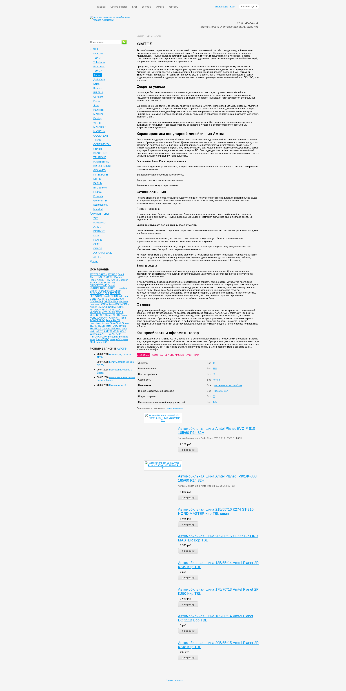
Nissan (108, 315)
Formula (98, 196)
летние (216, 379)
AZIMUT (98, 226)
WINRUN (114, 331)
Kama (111, 304)
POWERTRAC (101, 161)
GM (122, 298)
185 (215, 368)
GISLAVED (99, 170)
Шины (149, 36)
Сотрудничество (118, 7)
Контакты (173, 7)
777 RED (112, 274)
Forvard (125, 296)
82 (214, 396)
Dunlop (97, 118)
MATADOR (99, 127)
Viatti (92, 331)
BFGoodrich (100, 187)
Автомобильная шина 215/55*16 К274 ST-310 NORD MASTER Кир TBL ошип (216, 511)
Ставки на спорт (174, 680)
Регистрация (221, 6)
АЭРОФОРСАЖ (102, 252)
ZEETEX (106, 334)
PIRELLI (98, 92)
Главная (101, 7)
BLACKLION (100, 153)
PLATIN (97, 239)
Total (108, 326)
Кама (96, 83)
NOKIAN (98, 53)
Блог (134, 7)
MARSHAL (118, 307)
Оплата (160, 7)
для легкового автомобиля (227, 385)
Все (209, 363)
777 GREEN (100, 274)
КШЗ (92, 342)
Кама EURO (102, 339)
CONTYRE (112, 288)
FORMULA (115, 296)
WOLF (123, 331)
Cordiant (98, 96)
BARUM (97, 183)
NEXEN (97, 148)
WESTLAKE (102, 331)
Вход (232, 6)
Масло (94, 261)
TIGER (101, 326)
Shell (118, 323)
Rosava (105, 323)
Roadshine (95, 323)
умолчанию (159, 408)
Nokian (124, 315)
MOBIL (119, 312)
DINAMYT (99, 231)
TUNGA (97, 70)
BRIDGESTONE (102, 166)
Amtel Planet (193, 355)
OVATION (107, 317)
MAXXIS (98, 114)
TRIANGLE (99, 157)
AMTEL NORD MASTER (172, 355)
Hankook (98, 109)
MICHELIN (99, 131)
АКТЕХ (97, 257)
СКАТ (96, 244)
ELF (107, 293)
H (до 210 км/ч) (221, 391)
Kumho (97, 88)
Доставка (146, 7)
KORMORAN (100, 204)
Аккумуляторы (99, 213)
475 (215, 402)
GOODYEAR (100, 135)
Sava (96, 105)
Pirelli (116, 317)
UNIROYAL (115, 328)
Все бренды (143, 355)
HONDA (104, 304)
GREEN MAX (111, 301)
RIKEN (116, 320)
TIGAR (97, 140)
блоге (122, 348)
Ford (106, 296)
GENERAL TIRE (98, 298)
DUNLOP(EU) (97, 293)
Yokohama (99, 62)
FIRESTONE (100, 174)
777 (95, 218)
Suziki (125, 323)
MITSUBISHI (108, 312)
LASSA (101, 307)
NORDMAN (96, 317)
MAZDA (116, 309)
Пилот (99, 342)
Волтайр (123, 336)
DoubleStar (107, 290)
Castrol (111, 285)
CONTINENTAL (102, 144)
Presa (96, 101)
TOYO (97, 57)
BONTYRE (109, 282)
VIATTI (97, 122)
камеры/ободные (119, 339)
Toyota (122, 326)
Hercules (94, 304)
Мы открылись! (117, 385)
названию (178, 408)
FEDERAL (115, 293)
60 (214, 374)
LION (96, 235)
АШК (118, 334)
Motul (93, 315)
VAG (124, 328)
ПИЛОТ (97, 248)
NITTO (97, 178)
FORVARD (99, 222)
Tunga (105, 328)
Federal (97, 191)
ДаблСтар (99, 79)
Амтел (158, 36)
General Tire (100, 200)
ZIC (113, 334)
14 (214, 363)
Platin (123, 317)
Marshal (98, 209)
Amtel (155, 355)
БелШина (99, 66)
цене (169, 408)
